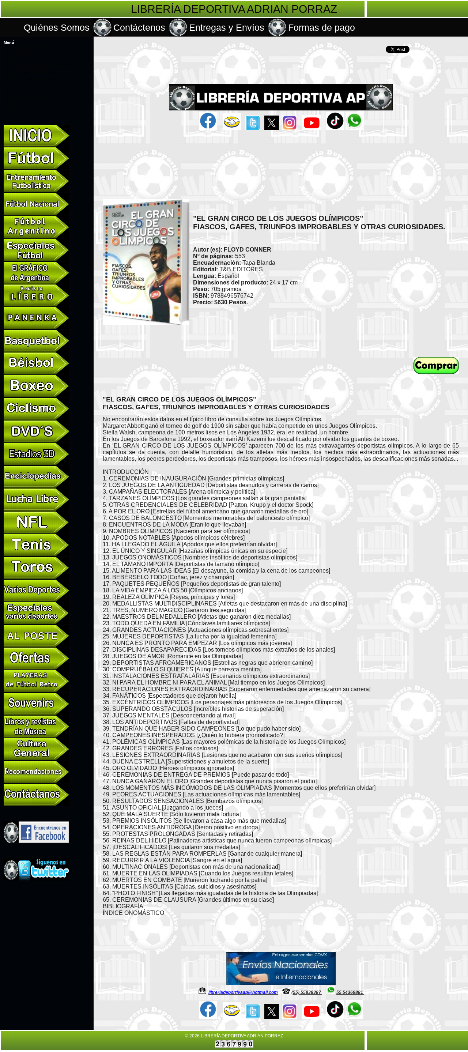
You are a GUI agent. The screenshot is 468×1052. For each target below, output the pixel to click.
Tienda (10, 105)
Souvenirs (12, 92)
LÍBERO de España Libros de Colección (35, 62)
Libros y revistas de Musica (26, 95)
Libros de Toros (16, 82)
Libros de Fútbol (17, 49)
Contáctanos (14, 112)
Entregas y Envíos (226, 27)
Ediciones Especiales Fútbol (26, 69)
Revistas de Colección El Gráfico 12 (32, 59)
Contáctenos (139, 27)
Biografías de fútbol (19, 52)
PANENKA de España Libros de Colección (37, 66)
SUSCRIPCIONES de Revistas (29, 56)
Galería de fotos (17, 108)
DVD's (10, 85)
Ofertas (10, 89)
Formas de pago (321, 27)
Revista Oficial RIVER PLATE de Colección (30, 74)
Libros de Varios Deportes (24, 46)
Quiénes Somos (57, 27)
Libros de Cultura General (24, 99)
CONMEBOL (14, 102)
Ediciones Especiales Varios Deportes (33, 79)
